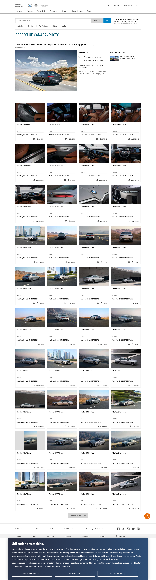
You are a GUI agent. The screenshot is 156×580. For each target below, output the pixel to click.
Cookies (102, 536)
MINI (51, 529)
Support (18, 536)
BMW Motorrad (69, 529)
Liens (34, 536)
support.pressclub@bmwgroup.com (126, 23)
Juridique (67, 536)
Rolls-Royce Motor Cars (94, 529)
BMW (37, 529)
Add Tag (97, 21)
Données (85, 536)
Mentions (50, 536)
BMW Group (19, 529)
